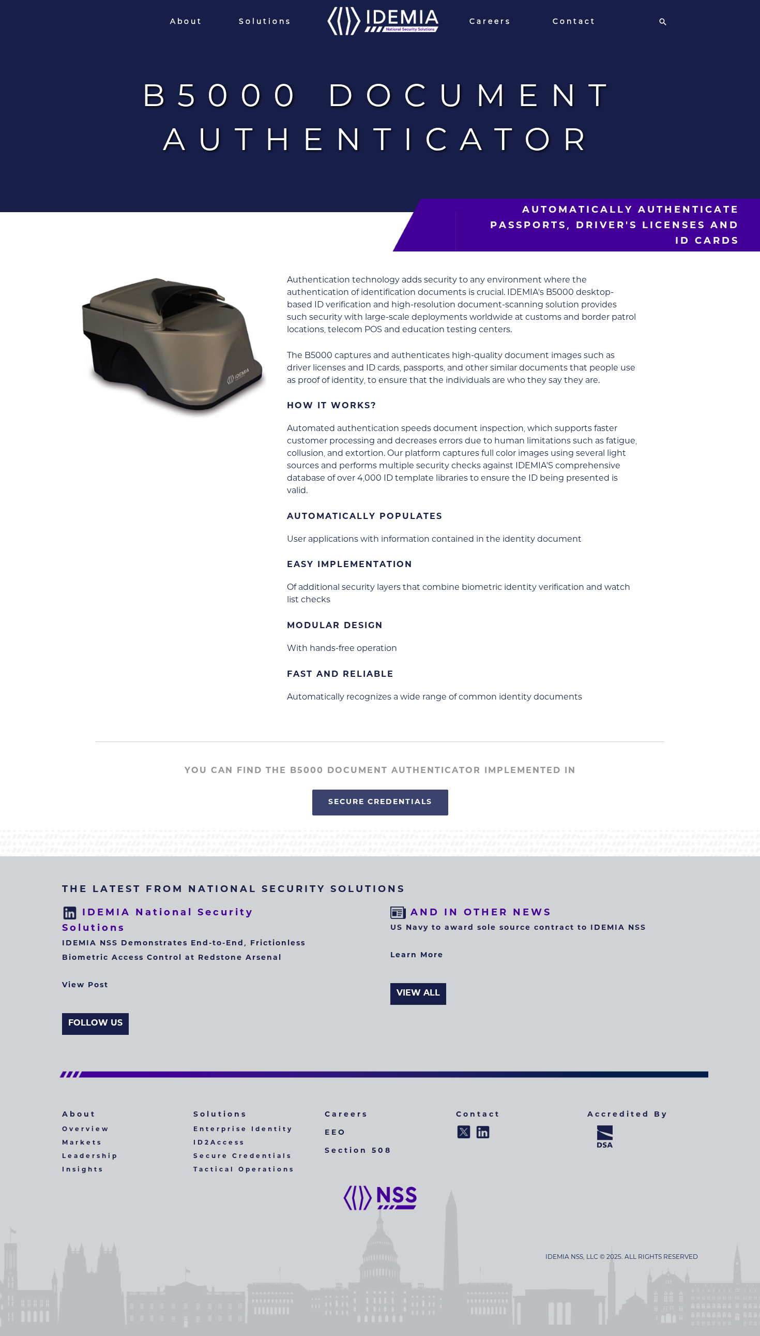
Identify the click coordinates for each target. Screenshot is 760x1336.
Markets (82, 1143)
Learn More (417, 955)
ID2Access (219, 1143)
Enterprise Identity (243, 1130)
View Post (85, 985)
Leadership (90, 1157)
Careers (346, 1115)
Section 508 (358, 1151)
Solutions (220, 1115)
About (79, 1115)
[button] (662, 21)
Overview (86, 1130)
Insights (83, 1170)
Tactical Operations (244, 1170)
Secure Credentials (242, 1157)
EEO (335, 1133)
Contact (478, 1115)
